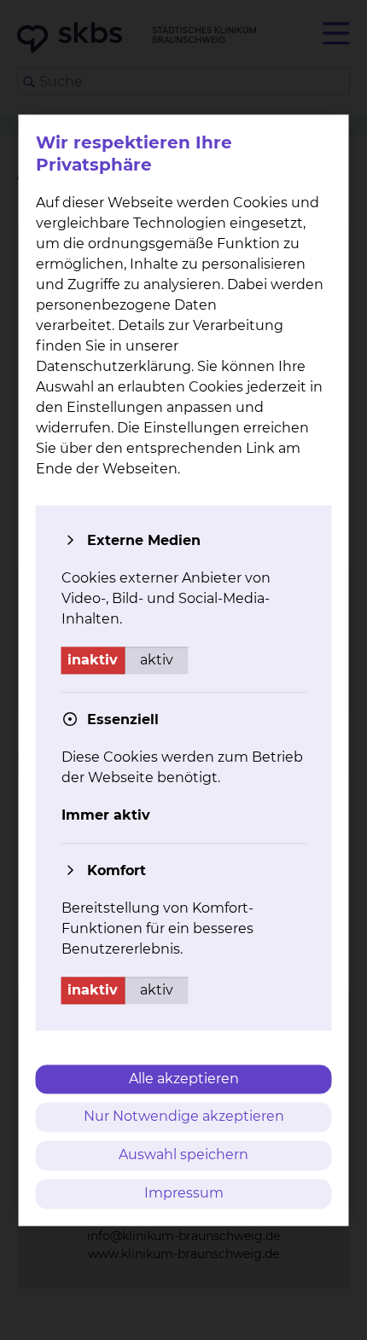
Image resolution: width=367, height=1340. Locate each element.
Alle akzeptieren (184, 1078)
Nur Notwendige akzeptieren (184, 1117)
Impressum (184, 1193)
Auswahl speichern (183, 1155)
